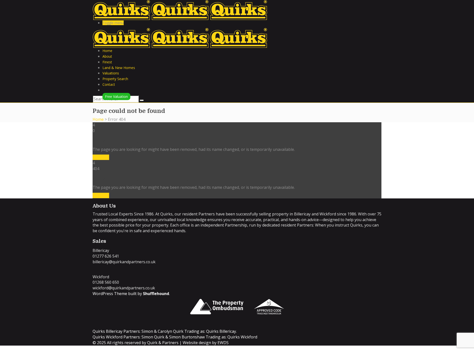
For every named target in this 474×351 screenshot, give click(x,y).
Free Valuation (116, 96)
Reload (102, 157)
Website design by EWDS (206, 342)
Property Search (115, 78)
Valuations (110, 73)
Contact (108, 84)
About (107, 56)
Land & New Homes (118, 67)
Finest (107, 62)
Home (107, 50)
